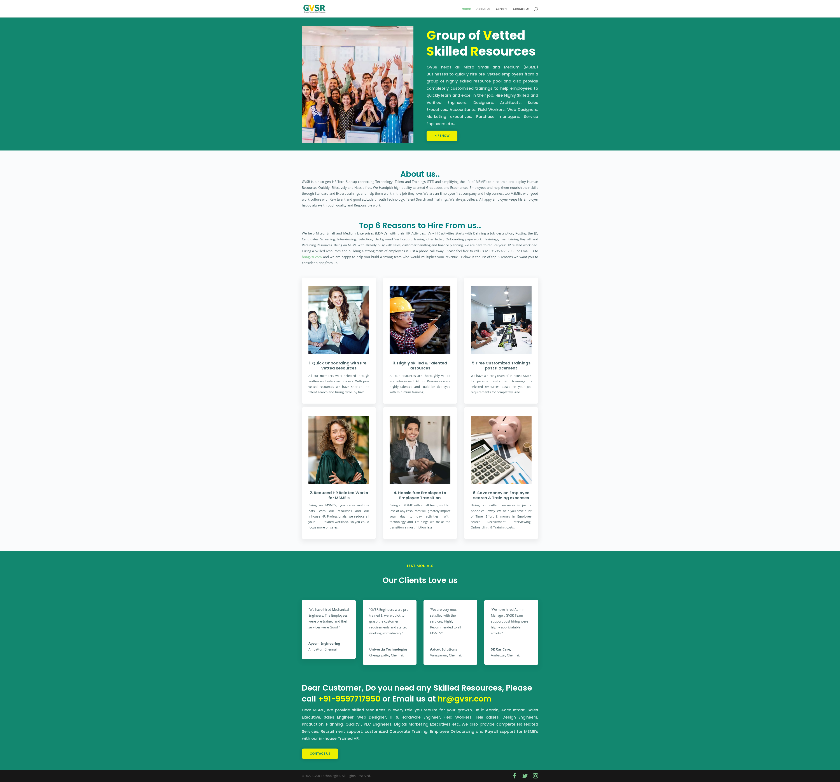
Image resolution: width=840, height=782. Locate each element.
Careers (501, 9)
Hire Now (442, 135)
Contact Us (521, 9)
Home (466, 9)
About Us (483, 9)
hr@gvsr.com (312, 257)
